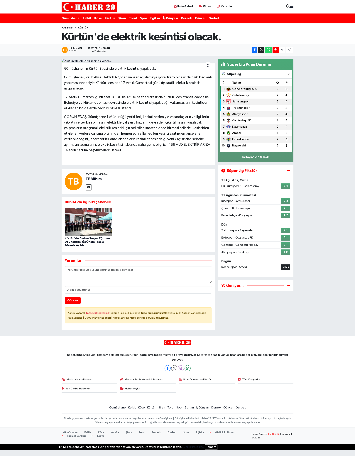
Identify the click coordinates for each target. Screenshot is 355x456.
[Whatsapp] (188, 368)
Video (207, 6)
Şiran (122, 18)
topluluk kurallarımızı (98, 313)
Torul (133, 18)
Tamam (211, 447)
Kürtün (110, 18)
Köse (98, 18)
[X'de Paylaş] (261, 50)
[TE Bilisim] (73, 181)
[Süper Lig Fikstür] (288, 170)
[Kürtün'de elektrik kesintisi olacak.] (138, 61)
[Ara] (288, 7)
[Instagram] (181, 368)
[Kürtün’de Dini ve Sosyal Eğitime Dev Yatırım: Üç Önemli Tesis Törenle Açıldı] (88, 221)
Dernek (186, 18)
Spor (143, 18)
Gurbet (214, 18)
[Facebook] (168, 368)
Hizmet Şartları (76, 436)
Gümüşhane (70, 18)
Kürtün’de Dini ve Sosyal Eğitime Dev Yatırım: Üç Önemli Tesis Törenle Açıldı (87, 242)
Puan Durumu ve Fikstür (197, 379)
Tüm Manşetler (251, 379)
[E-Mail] (89, 187)
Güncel (200, 18)
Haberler (67, 27)
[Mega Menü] (291, 6)
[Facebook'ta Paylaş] (254, 50)
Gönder (72, 300)
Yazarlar (226, 6)
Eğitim (155, 18)
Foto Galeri (185, 6)
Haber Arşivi (132, 388)
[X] (174, 368)
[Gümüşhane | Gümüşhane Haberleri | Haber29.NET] (89, 7)
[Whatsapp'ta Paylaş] (268, 50)
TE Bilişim (274, 434)
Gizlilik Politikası (224, 432)
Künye (100, 436)
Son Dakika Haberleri (77, 388)
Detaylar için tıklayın (256, 157)
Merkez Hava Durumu (79, 379)
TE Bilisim (94, 179)
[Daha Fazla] (276, 50)
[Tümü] (288, 285)
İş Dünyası (170, 18)
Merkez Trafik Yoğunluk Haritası (144, 379)
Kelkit (86, 18)
